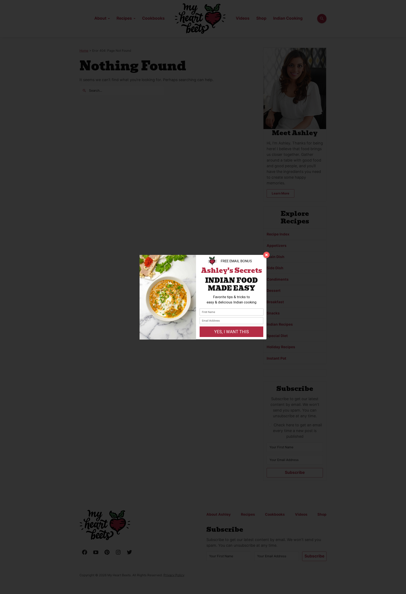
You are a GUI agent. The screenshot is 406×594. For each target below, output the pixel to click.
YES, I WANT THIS (231, 331)
